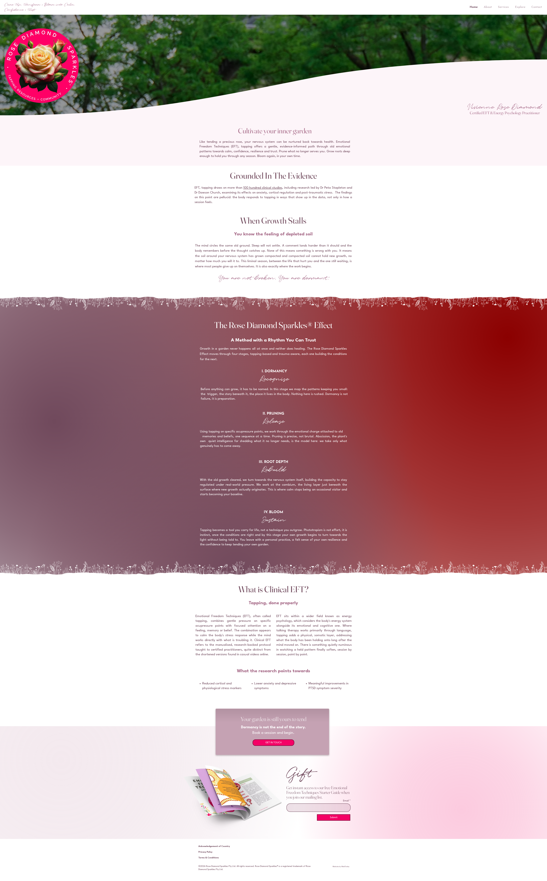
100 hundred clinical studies (262, 187)
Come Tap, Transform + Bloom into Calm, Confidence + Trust (39, 7)
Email (346, 801)
